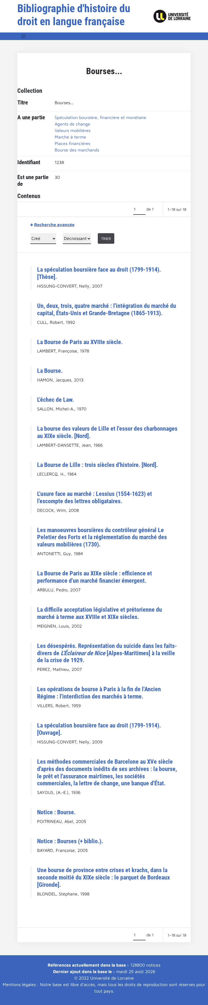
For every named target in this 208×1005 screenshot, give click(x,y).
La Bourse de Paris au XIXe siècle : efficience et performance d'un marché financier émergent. (94, 577)
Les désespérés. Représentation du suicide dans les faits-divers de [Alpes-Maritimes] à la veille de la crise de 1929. (107, 653)
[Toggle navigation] (23, 36)
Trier (106, 238)
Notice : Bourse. (56, 812)
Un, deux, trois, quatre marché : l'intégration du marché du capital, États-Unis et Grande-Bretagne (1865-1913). (106, 309)
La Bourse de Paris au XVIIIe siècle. (80, 341)
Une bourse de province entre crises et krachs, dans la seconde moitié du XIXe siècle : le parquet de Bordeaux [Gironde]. (103, 877)
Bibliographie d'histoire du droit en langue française (73, 15)
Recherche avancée (54, 224)
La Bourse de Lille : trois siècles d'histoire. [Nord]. (97, 464)
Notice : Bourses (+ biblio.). (70, 841)
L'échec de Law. (55, 399)
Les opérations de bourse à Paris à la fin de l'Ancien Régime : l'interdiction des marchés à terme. (99, 693)
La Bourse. (50, 370)
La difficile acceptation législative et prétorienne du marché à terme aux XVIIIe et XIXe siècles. (99, 613)
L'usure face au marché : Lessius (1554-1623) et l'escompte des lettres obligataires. (94, 497)
